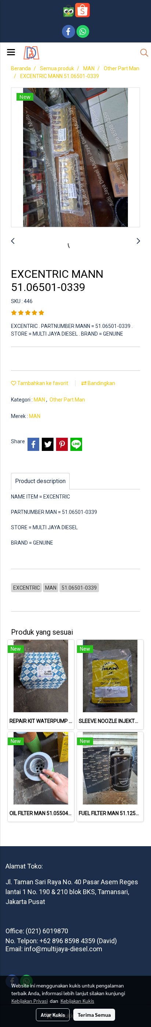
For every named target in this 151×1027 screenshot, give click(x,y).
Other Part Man (67, 400)
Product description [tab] (40, 481)
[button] (142, 53)
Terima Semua (94, 1014)
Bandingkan (100, 383)
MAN (40, 400)
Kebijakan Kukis (77, 1000)
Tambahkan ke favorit (42, 383)
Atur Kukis (53, 1014)
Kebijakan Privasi (29, 1000)
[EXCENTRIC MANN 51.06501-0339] (75, 158)
